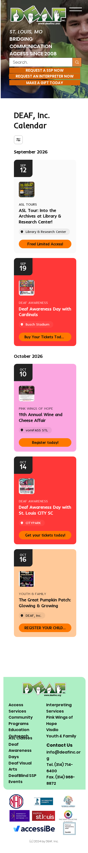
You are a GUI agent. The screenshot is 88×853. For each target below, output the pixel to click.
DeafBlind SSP (22, 775)
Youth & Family (61, 736)
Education (19, 730)
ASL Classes (20, 738)
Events (15, 781)
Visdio (52, 730)
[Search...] (76, 62)
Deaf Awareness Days (20, 751)
